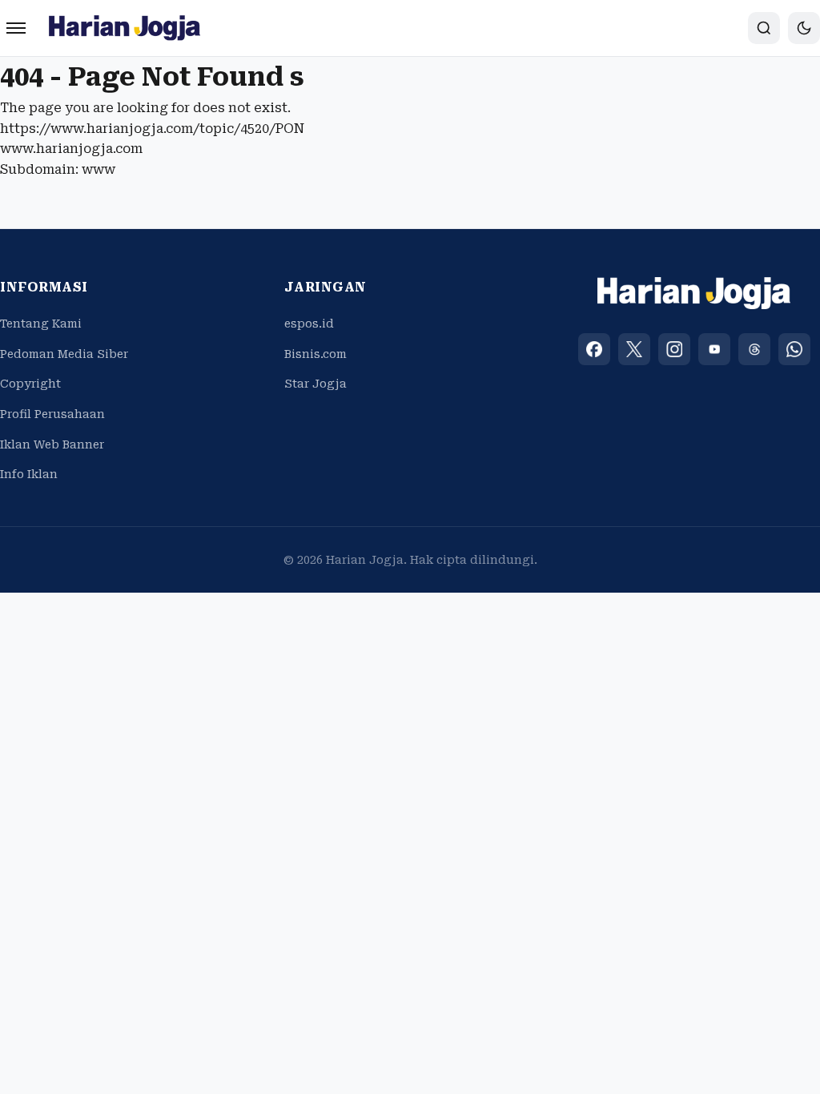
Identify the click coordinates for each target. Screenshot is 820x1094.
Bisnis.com (315, 354)
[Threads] (754, 349)
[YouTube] (714, 349)
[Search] (764, 28)
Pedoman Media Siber (64, 354)
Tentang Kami (41, 323)
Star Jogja (315, 383)
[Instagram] (674, 349)
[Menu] (16, 28)
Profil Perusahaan (52, 414)
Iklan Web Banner (52, 444)
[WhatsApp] (794, 349)
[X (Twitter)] (634, 349)
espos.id (309, 323)
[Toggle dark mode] (804, 28)
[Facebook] (594, 349)
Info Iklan (29, 474)
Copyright (30, 383)
